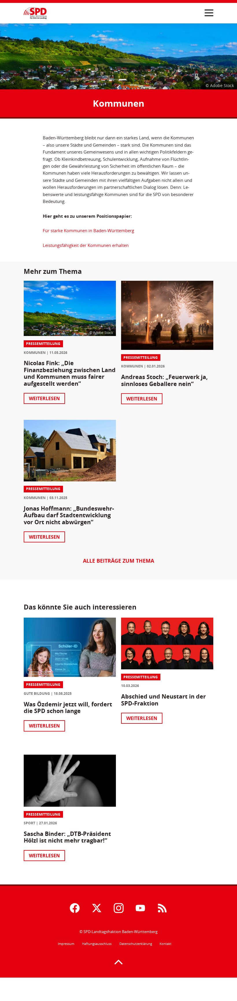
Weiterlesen (44, 398)
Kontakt (165, 944)
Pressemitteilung (43, 343)
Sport (29, 823)
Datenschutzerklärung (135, 944)
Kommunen (35, 352)
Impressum (66, 944)
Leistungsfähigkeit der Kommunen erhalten (86, 245)
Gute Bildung (37, 693)
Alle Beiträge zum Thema (118, 561)
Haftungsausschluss (97, 944)
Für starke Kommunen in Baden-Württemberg (88, 230)
